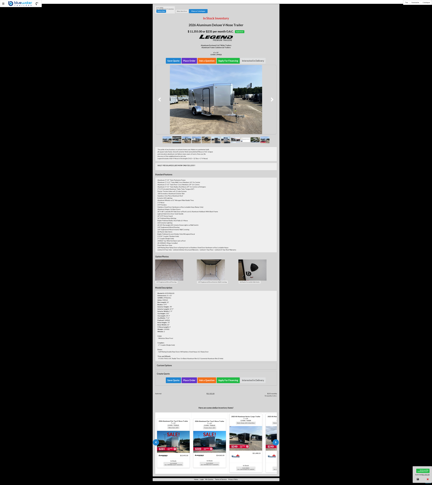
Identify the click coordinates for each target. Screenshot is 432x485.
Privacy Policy (233, 479)
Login (202, 479)
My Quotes (209, 479)
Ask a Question (207, 60)
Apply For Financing (228, 60)
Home (196, 479)
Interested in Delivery (253, 60)
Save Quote (173, 60)
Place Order (189, 60)
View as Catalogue (198, 11)
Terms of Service (221, 479)
